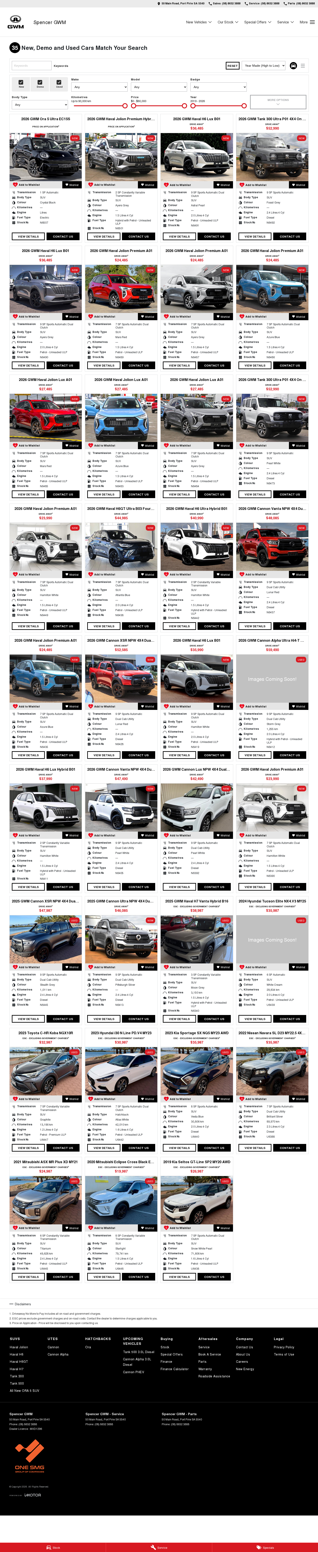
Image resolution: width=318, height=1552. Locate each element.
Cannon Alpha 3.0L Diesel (137, 1362)
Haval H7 (16, 1369)
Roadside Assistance (214, 1376)
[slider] (125, 105)
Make (75, 79)
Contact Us (63, 236)
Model (135, 79)
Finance (166, 1361)
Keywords (61, 66)
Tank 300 (17, 1376)
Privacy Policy (284, 1347)
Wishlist (73, 185)
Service (283, 21)
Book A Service (209, 1354)
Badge (195, 79)
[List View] (302, 65)
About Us (243, 1354)
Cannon (53, 1347)
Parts (202, 1361)
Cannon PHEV (133, 1372)
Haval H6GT (19, 1361)
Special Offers (255, 21)
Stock (165, 1347)
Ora (88, 1347)
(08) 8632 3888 (28, 1424)
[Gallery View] (293, 65)
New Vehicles (196, 21)
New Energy (245, 1369)
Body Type (19, 97)
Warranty (205, 1369)
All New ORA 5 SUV (24, 1390)
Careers (242, 1361)
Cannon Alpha (58, 1354)
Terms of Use (284, 1354)
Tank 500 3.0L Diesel (139, 1352)
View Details (28, 236)
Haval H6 (16, 1354)
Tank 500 (17, 1383)
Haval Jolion (19, 1347)
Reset (233, 66)
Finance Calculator (175, 1369)
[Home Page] (15, 22)
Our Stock (225, 21)
